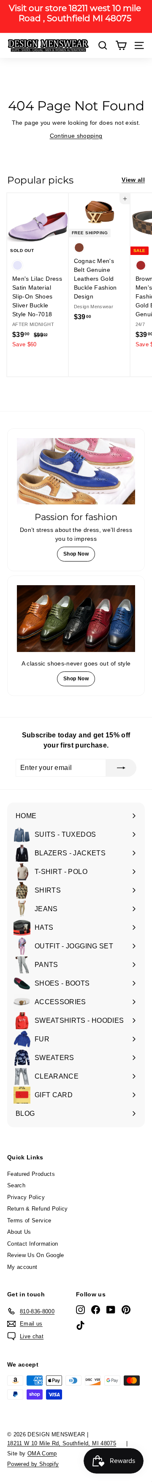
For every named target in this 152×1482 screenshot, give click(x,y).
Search (16, 1185)
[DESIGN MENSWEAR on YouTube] (110, 1309)
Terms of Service (29, 1220)
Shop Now (76, 554)
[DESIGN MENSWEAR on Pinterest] (126, 1309)
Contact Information (32, 1244)
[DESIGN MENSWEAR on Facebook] (95, 1309)
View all (133, 179)
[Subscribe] (121, 768)
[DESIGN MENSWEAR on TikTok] (80, 1324)
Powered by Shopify (33, 1464)
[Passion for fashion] (76, 471)
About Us (19, 1232)
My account (22, 1267)
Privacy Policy (26, 1197)
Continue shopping (76, 135)
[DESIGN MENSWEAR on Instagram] (80, 1309)
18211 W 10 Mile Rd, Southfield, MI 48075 (61, 1443)
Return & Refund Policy (37, 1208)
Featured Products (31, 1174)
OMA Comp (42, 1453)
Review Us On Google (35, 1255)
